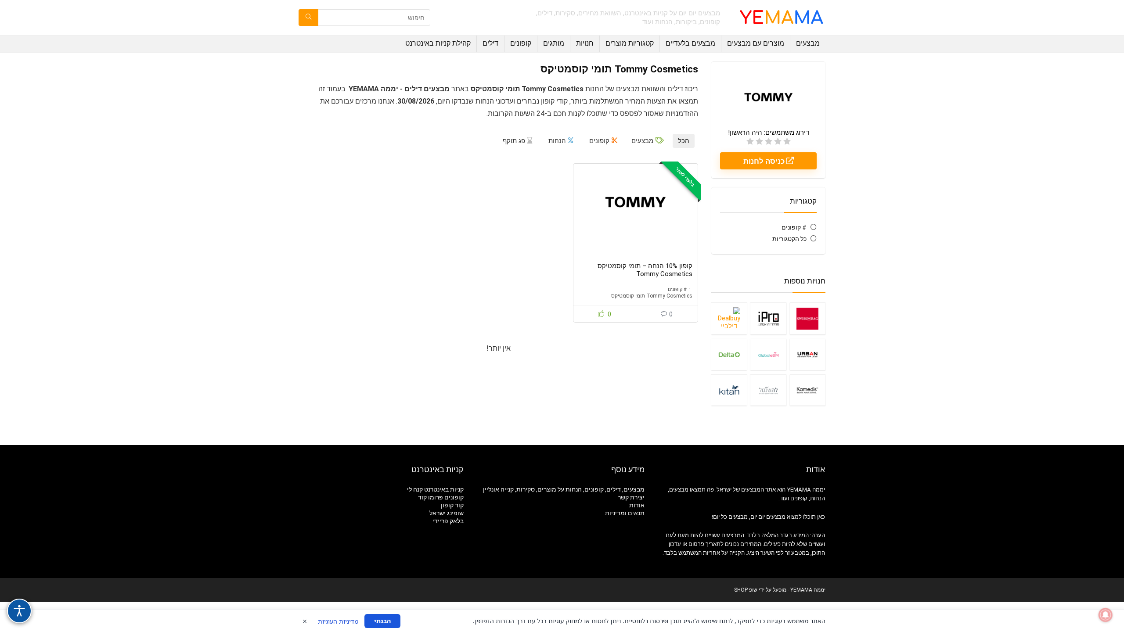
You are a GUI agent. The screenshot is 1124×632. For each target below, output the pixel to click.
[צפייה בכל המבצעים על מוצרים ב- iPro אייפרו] (768, 318)
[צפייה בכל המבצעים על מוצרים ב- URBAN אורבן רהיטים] (807, 354)
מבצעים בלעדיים (690, 43)
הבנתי (382, 621)
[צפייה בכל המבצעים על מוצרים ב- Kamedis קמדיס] (807, 390)
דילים (490, 43)
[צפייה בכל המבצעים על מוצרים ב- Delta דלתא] (729, 354)
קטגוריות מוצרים (629, 43)
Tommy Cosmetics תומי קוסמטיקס (651, 296)
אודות (637, 505)
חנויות (585, 43)
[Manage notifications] (1106, 615)
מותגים (553, 43)
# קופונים (794, 227)
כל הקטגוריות (789, 238)
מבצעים (808, 43)
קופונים (520, 43)
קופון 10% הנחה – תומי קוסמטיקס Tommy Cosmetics (645, 270)
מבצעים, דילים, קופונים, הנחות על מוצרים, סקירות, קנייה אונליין (564, 489)
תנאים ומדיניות (625, 513)
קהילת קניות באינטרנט (438, 43)
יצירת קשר (631, 497)
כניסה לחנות (764, 161)
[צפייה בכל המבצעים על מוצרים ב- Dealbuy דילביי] (729, 318)
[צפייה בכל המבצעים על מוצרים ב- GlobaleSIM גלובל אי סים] (768, 354)
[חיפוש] (308, 17)
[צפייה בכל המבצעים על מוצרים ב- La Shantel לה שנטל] (768, 390)
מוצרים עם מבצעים (755, 43)
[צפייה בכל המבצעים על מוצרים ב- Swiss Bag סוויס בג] (807, 318)
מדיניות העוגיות (338, 621)
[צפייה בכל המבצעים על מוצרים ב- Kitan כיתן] (729, 390)
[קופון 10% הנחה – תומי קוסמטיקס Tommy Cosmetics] (635, 202)
